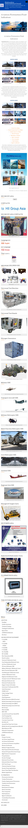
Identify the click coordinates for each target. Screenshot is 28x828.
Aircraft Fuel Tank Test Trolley (10, 724)
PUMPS (3, 735)
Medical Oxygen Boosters (8, 747)
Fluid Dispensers (6, 697)
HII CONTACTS (5, 802)
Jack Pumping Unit (6, 716)
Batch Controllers (15, 137)
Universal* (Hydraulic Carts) (9, 660)
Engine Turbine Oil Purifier (8, 685)
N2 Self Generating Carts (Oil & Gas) (11, 705)
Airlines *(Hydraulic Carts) (8, 674)
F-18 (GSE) (4, 647)
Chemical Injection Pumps (8, 766)
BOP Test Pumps (6, 764)
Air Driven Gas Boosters (8, 741)
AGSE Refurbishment (7, 632)
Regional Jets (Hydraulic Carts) (9, 676)
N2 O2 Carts (5, 707)
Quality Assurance (6, 624)
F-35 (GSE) (4, 649)
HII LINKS (4, 805)
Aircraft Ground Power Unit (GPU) (10, 714)
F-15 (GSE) (4, 643)
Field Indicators (15, 141)
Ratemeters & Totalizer (15, 135)
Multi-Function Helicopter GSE (9, 670)
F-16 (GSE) (4, 639)
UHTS (4, 641)
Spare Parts (5, 630)
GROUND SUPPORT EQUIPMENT (10, 637)
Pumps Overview (6, 737)
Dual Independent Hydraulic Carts (10, 662)
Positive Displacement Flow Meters (15, 130)
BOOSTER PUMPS (4, 817)
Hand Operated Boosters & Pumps (10, 749)
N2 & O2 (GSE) (5, 709)
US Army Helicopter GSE (8, 666)
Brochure (4, 634)
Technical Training (6, 626)
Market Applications (7, 772)
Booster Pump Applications (9, 768)
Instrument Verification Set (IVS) (10, 687)
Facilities (4, 622)
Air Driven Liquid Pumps (8, 739)
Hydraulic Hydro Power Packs (9, 762)
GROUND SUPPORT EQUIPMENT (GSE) (14, 815)
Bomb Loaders (5, 658)
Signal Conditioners (15, 142)
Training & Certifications (8, 628)
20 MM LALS (5, 691)
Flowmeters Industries (7, 777)
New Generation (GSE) (7, 656)
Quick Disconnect (6, 689)
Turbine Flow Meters (15, 128)
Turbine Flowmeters (7, 779)
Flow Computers (15, 139)
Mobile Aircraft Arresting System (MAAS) (12, 726)
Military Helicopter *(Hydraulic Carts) (11, 668)
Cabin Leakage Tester (7, 693)
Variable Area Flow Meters (15, 131)
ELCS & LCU (5, 722)
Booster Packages (6, 758)
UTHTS (4, 645)
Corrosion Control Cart (7, 720)
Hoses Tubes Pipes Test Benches (10, 770)
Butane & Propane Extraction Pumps (11, 751)
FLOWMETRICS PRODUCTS (15, 817)
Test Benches (5, 695)
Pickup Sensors (6, 785)
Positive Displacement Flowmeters (11, 781)
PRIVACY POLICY (4, 820)
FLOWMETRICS (5, 775)
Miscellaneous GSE (7, 728)
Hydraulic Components (7, 730)
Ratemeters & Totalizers (8, 787)
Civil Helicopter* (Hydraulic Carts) (10, 672)
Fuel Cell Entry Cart (7, 718)
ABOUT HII (4, 620)
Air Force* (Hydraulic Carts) (9, 664)
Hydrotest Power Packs (8, 760)
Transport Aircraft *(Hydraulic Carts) (11, 678)
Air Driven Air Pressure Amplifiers (10, 743)
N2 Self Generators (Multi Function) (10, 699)
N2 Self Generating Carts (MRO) (10, 703)
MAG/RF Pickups (15, 133)
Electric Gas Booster (7, 745)
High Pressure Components (9, 753)
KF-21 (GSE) (5, 654)
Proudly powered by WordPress (23, 818)
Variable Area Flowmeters (8, 783)
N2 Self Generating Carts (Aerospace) (11, 701)
